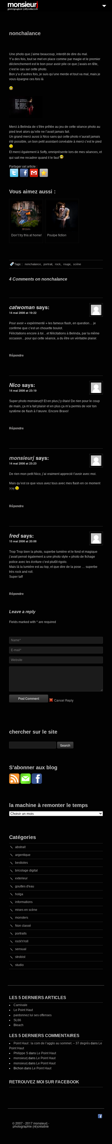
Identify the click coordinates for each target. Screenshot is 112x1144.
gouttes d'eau (24, 886)
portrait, (48, 264)
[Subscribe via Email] (26, 782)
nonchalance (25, 33)
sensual (20, 949)
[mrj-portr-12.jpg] (25, 117)
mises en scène (26, 910)
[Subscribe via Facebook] (37, 782)
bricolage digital (26, 870)
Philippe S (21, 1053)
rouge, (67, 264)
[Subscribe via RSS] (14, 782)
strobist (20, 957)
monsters (21, 917)
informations (24, 902)
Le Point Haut (23, 1010)
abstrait (20, 847)
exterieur (21, 878)
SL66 (17, 1020)
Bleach (18, 1025)
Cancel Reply (63, 700)
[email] (34, 173)
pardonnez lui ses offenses (33, 1015)
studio (19, 965)
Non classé (23, 925)
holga (19, 894)
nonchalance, (33, 264)
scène (77, 264)
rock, (58, 264)
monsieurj (21, 457)
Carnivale (20, 1005)
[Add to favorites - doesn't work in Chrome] (44, 173)
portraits (21, 933)
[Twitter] (14, 173)
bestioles (21, 863)
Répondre (16, 355)
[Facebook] (24, 173)
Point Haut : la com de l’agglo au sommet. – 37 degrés (52, 1043)
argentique (22, 855)
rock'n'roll (21, 941)
